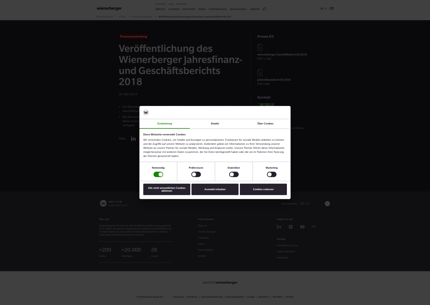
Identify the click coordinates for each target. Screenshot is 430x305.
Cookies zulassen (263, 189)
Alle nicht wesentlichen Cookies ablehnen (166, 189)
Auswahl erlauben (215, 189)
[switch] (196, 174)
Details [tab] (215, 123)
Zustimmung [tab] (164, 123)
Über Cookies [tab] (265, 123)
